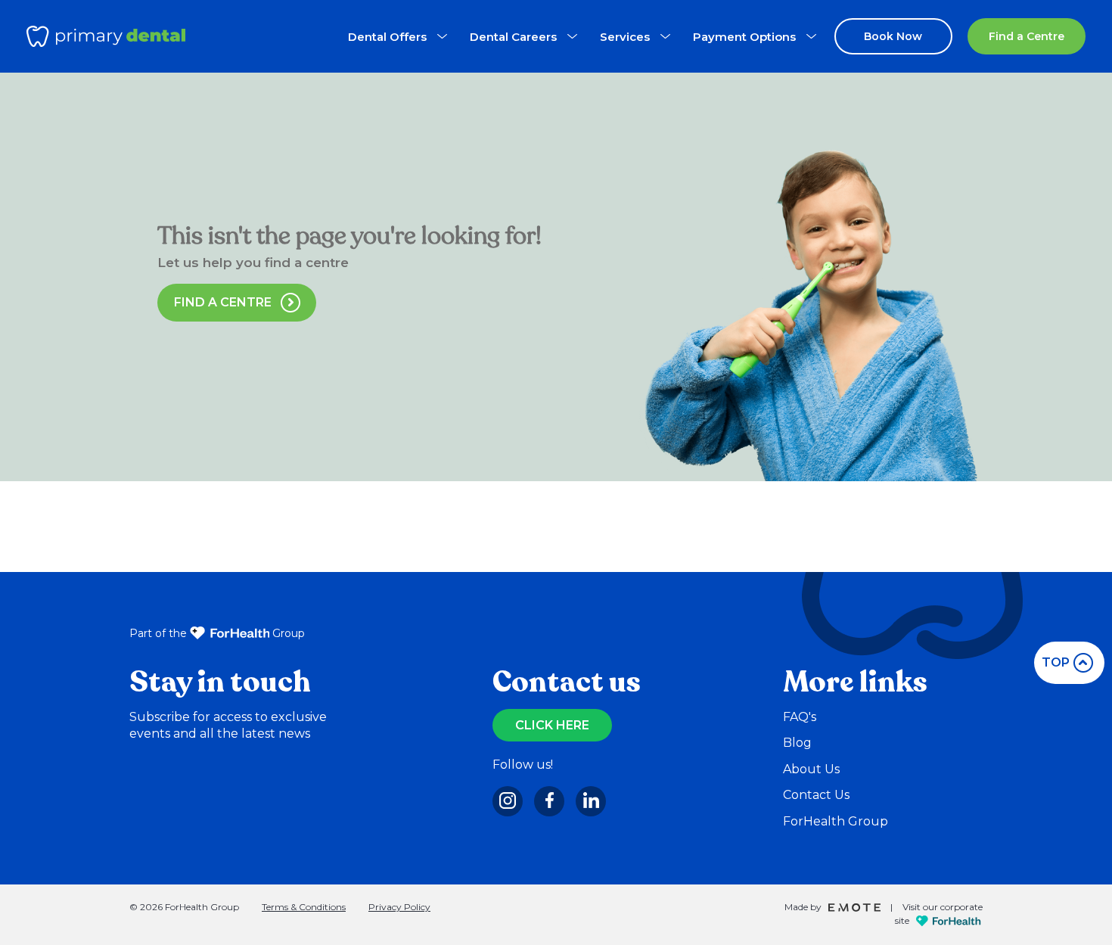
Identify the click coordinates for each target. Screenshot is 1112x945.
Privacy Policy (399, 906)
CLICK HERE (552, 725)
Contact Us (816, 795)
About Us (811, 769)
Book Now (893, 36)
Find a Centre (1026, 36)
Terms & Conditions (304, 906)
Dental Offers (387, 37)
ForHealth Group (835, 821)
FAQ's (799, 717)
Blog (797, 742)
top (1056, 662)
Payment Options (744, 37)
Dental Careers (513, 37)
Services (625, 37)
